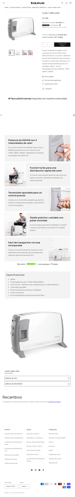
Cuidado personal (54, 454)
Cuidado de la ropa (55, 459)
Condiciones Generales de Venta (13, 443)
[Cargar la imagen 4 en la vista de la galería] (30, 52)
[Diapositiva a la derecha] (35, 53)
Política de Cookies (11, 459)
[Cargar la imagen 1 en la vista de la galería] (11, 52)
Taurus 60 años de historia (13, 434)
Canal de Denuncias (11, 463)
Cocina (51, 442)
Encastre (52, 446)
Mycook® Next (53, 434)
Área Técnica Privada (33, 450)
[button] (4, 3)
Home (7, 7)
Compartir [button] (48, 89)
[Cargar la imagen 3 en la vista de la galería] (24, 52)
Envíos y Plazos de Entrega (35, 442)
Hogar (51, 450)
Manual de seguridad (13, 384)
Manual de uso (11, 378)
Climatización (53, 463)
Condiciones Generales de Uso (13, 450)
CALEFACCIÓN (26, 7)
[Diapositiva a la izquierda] (7, 53)
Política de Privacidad (12, 455)
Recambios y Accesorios (35, 438)
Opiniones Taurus (32, 454)
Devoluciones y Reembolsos (14, 438)
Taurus (11, 492)
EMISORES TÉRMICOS (39, 7)
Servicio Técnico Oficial (34, 446)
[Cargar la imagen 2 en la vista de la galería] (18, 52)
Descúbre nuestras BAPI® (57, 438)
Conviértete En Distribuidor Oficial (36, 460)
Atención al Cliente (54, 402)
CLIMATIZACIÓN (15, 7)
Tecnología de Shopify (18, 492)
